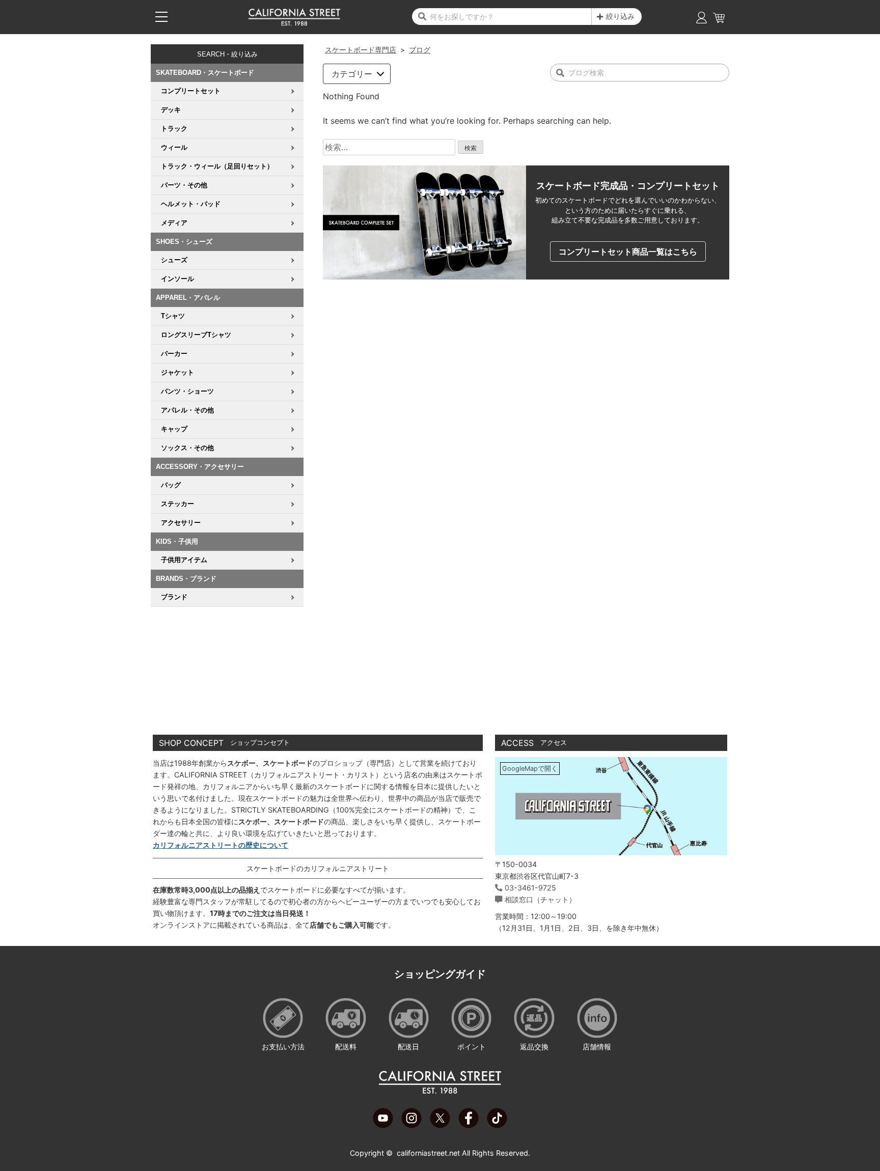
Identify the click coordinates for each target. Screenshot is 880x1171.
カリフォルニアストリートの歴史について (220, 845)
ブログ (419, 49)
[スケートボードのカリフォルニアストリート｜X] (440, 1125)
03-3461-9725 (530, 887)
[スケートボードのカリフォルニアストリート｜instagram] (411, 1125)
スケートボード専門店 (360, 49)
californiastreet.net (428, 1153)
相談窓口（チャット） (540, 899)
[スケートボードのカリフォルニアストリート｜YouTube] (383, 1125)
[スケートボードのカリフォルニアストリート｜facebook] (468, 1125)
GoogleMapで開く (530, 768)
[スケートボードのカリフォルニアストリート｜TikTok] (497, 1125)
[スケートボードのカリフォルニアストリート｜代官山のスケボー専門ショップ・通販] (294, 23)
